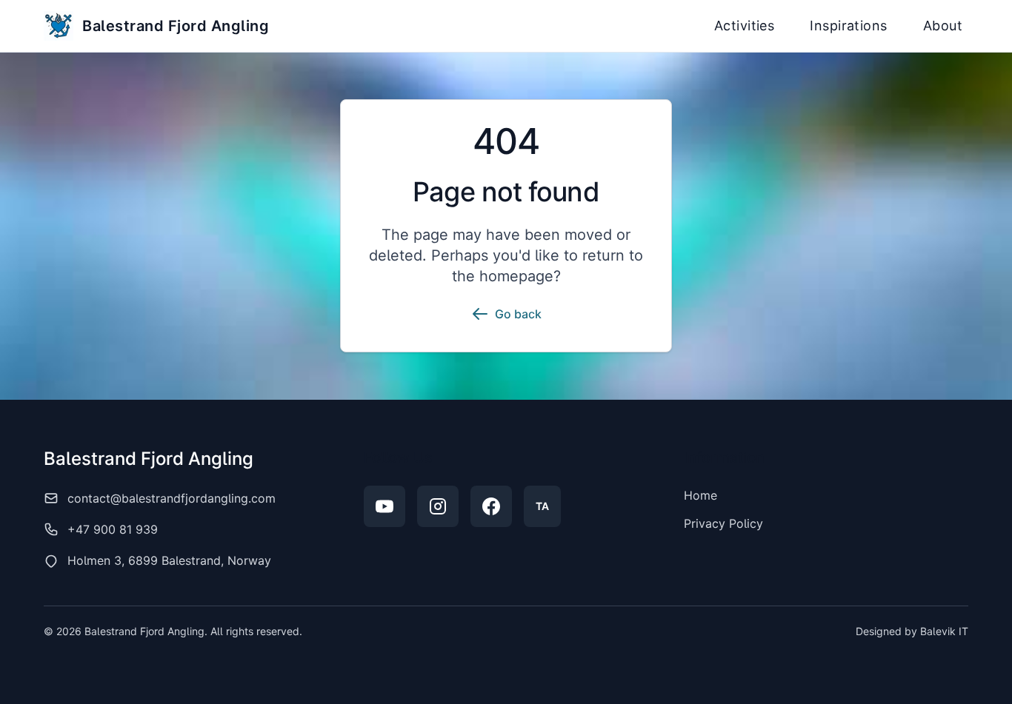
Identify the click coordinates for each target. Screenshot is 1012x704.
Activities (744, 25)
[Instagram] (438, 506)
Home (700, 495)
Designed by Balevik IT (912, 631)
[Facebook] (491, 506)
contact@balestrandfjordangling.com (171, 498)
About (942, 25)
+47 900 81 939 (112, 529)
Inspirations (848, 25)
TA (542, 506)
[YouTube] (384, 506)
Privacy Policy (723, 523)
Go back (518, 313)
